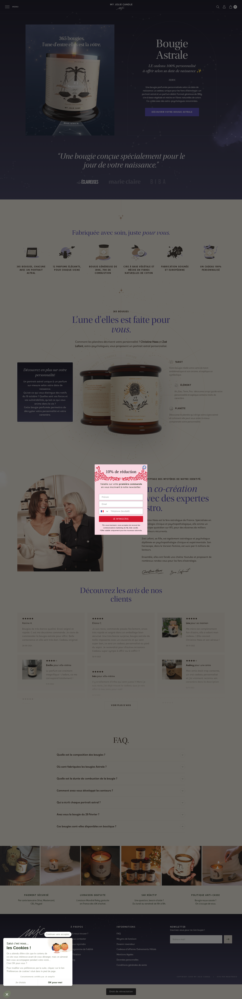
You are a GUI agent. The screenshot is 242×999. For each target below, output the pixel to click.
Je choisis (20, 982)
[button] (7, 994)
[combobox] (104, 511)
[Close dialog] (144, 467)
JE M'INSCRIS (121, 518)
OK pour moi (55, 982)
